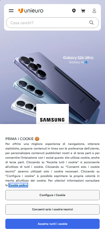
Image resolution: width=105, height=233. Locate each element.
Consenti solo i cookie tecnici (52, 209)
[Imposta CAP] (73, 10)
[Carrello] (83, 10)
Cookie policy (18, 185)
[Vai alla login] (93, 10)
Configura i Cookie (52, 195)
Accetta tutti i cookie (53, 224)
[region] (52, 178)
